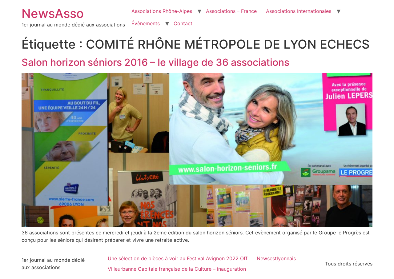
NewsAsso (53, 13)
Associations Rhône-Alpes (161, 11)
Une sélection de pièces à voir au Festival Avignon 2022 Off (177, 258)
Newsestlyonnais (276, 258)
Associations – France (231, 11)
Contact (183, 23)
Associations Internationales (298, 11)
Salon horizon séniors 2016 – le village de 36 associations (155, 62)
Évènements (145, 23)
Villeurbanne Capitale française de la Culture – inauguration (177, 269)
